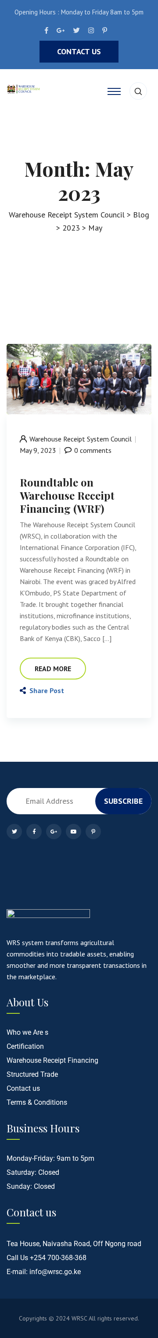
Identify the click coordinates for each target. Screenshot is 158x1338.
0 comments (92, 450)
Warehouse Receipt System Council (80, 438)
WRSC (79, 1318)
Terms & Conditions (37, 1102)
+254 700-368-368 (58, 1258)
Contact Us (79, 51)
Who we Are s (27, 1032)
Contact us (23, 1088)
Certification (25, 1046)
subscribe (123, 801)
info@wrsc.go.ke (55, 1272)
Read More (53, 668)
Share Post (46, 690)
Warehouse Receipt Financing (52, 1060)
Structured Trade (32, 1074)
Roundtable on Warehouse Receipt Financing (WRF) (67, 495)
